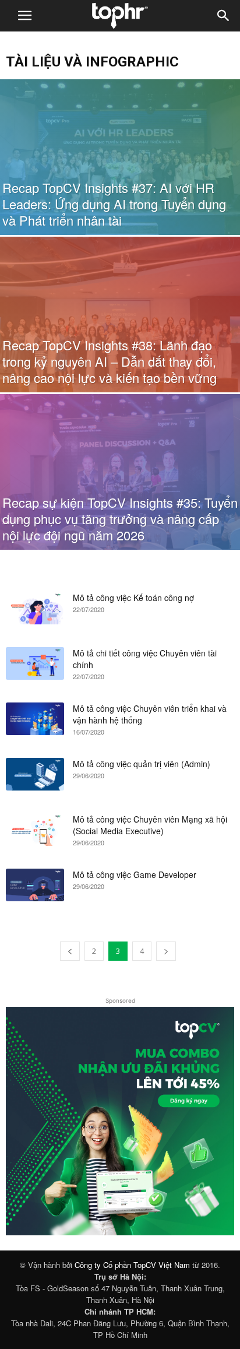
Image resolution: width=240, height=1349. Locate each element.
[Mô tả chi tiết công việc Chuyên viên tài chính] (35, 663)
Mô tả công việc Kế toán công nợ (133, 597)
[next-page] (166, 951)
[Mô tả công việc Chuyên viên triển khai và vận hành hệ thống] (35, 718)
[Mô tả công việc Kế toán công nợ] (35, 608)
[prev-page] (70, 951)
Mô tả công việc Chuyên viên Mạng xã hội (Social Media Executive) (150, 825)
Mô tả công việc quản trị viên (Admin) (141, 764)
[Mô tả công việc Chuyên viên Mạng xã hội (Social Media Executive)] (35, 829)
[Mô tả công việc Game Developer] (35, 885)
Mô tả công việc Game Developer (134, 874)
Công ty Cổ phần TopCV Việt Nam (132, 1264)
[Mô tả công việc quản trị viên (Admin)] (35, 774)
